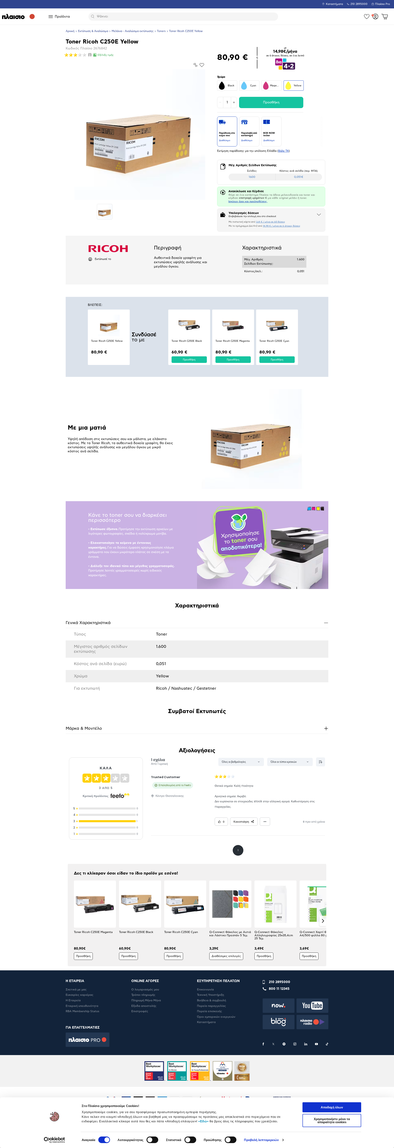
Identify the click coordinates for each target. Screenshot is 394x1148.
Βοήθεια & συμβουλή (211, 1000)
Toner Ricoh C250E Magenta (232, 341)
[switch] (152, 1140)
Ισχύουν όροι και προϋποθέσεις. (247, 201)
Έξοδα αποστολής (143, 1006)
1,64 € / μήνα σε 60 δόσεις (270, 222)
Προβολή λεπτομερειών (261, 1140)
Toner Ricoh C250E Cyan (274, 341)
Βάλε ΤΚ (283, 151)
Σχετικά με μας (76, 989)
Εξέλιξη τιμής (106, 55)
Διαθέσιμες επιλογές (226, 956)
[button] (71, 921)
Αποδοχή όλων (332, 1107)
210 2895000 (279, 982)
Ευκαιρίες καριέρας (79, 995)
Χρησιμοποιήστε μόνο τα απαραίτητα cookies (332, 1120)
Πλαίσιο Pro (382, 4)
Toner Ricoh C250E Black (187, 341)
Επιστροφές (139, 1011)
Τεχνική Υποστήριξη (210, 995)
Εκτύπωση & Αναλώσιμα (93, 31)
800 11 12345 (279, 988)
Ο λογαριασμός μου (145, 989)
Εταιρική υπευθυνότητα (82, 1006)
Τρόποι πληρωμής (143, 995)
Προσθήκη (271, 102)
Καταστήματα (334, 4)
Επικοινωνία (205, 989)
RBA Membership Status (82, 1011)
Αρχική (70, 31)
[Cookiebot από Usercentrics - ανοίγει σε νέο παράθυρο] (54, 1140)
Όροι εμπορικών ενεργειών (216, 1016)
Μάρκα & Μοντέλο (197, 728)
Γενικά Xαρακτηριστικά (197, 622)
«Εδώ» (203, 1121)
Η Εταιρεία (73, 1000)
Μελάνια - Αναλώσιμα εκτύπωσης (132, 31)
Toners (161, 31)
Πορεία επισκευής (209, 1011)
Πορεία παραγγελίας (211, 1006)
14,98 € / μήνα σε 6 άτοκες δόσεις (281, 226)
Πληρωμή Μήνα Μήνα (146, 1000)
